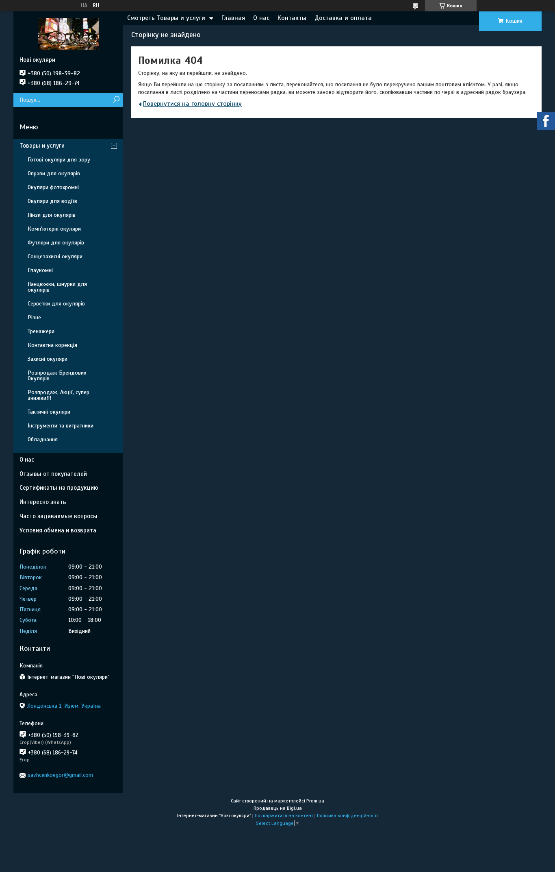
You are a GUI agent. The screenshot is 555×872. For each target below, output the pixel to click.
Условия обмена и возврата (58, 530)
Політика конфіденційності (347, 815)
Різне (34, 317)
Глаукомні (40, 270)
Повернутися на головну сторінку (192, 104)
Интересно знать (43, 502)
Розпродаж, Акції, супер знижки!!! (58, 395)
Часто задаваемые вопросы (59, 516)
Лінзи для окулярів (52, 214)
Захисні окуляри (47, 358)
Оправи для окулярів (54, 173)
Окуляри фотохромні (53, 187)
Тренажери (41, 331)
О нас (261, 18)
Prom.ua (315, 801)
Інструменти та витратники (60, 425)
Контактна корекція (52, 345)
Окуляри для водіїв (52, 201)
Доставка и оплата (343, 18)
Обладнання (43, 439)
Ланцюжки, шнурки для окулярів (57, 287)
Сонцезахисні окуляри (55, 256)
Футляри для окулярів (56, 242)
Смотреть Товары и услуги (166, 18)
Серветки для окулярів (56, 303)
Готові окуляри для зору (59, 159)
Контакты (292, 18)
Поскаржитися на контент (284, 815)
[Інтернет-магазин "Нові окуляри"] (68, 33)
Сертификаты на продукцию (59, 487)
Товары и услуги (42, 145)
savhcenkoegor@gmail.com (60, 775)
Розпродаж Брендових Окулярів (57, 375)
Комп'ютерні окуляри (54, 228)
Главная (233, 18)
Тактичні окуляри (49, 411)
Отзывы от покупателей (53, 473)
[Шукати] (116, 100)
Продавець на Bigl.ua (278, 808)
